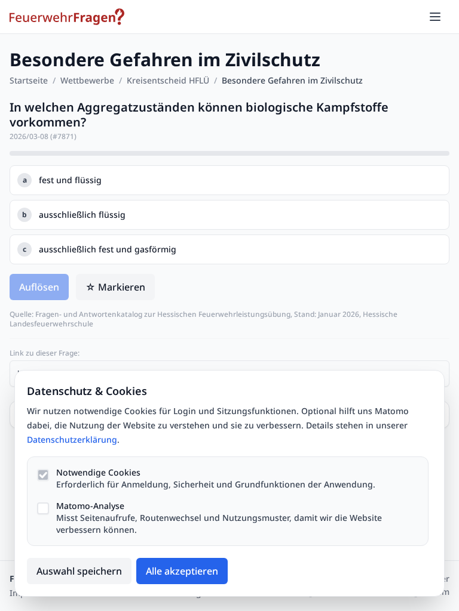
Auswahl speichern (79, 571)
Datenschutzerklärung (72, 439)
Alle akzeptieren (182, 571)
